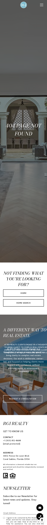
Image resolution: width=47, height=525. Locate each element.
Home (23, 293)
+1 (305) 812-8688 (12, 440)
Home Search (23, 303)
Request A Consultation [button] (22, 399)
